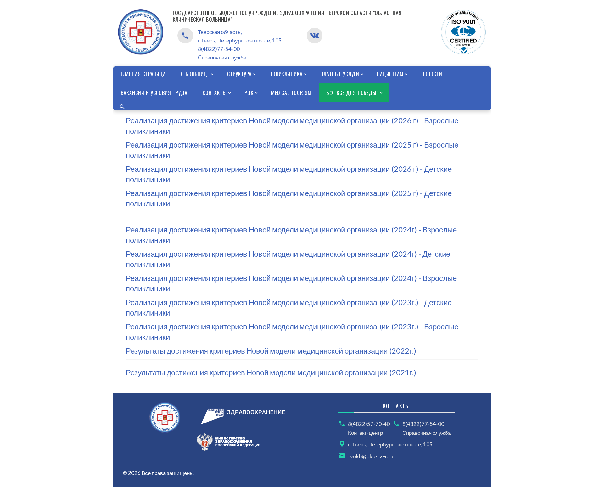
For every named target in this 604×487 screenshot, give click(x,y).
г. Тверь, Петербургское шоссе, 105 (390, 444)
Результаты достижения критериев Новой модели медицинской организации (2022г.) (271, 350)
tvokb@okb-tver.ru (370, 456)
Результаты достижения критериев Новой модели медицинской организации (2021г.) (271, 372)
